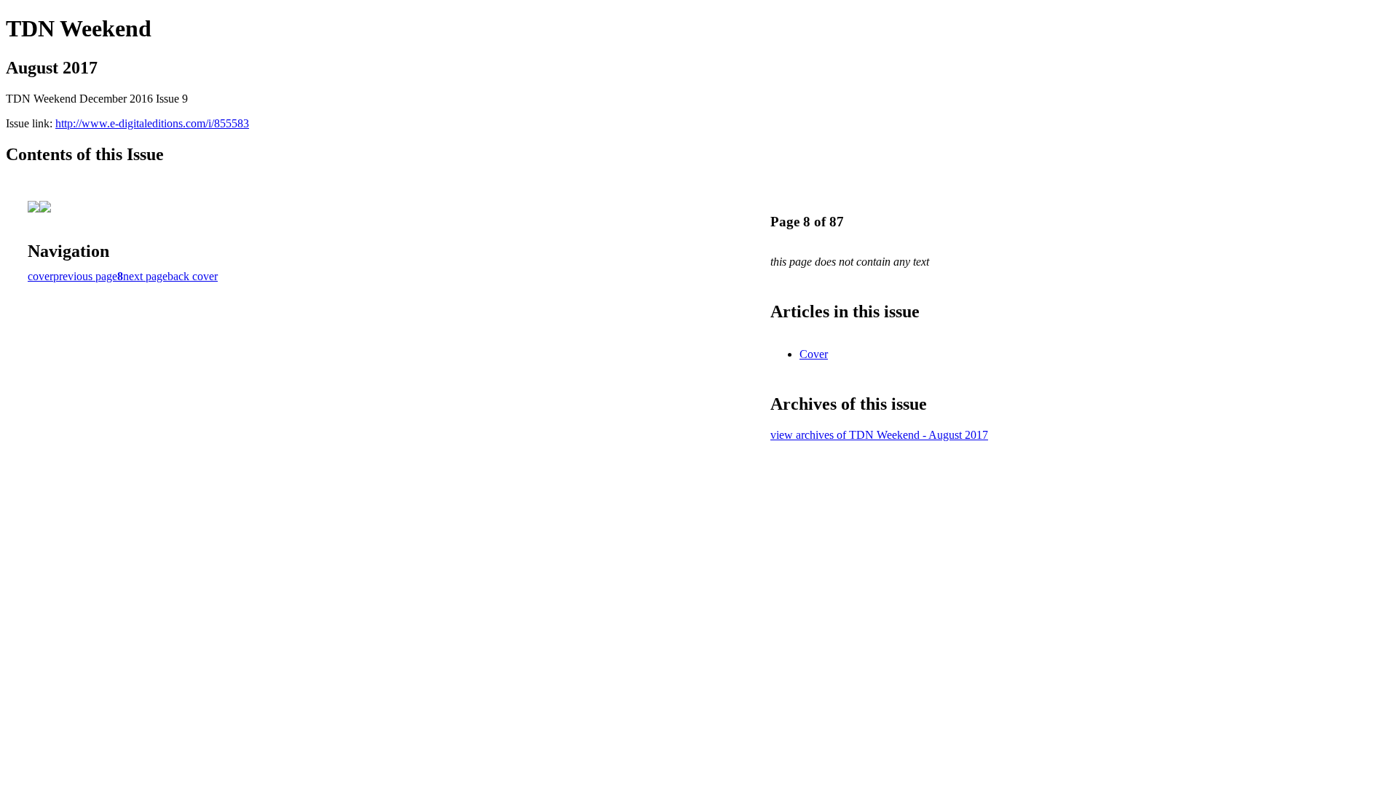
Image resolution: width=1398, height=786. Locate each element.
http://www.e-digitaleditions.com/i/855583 (152, 123)
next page (145, 276)
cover (40, 276)
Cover (813, 354)
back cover (192, 276)
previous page (85, 276)
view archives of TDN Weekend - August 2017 (879, 435)
